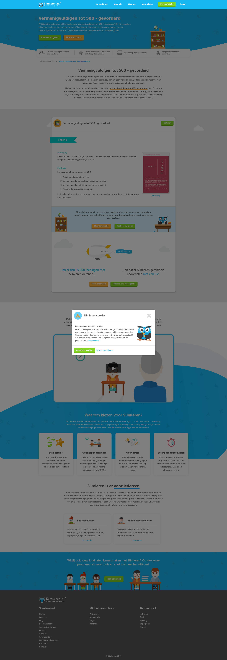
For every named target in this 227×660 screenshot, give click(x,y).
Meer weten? (93, 340)
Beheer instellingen (104, 350)
